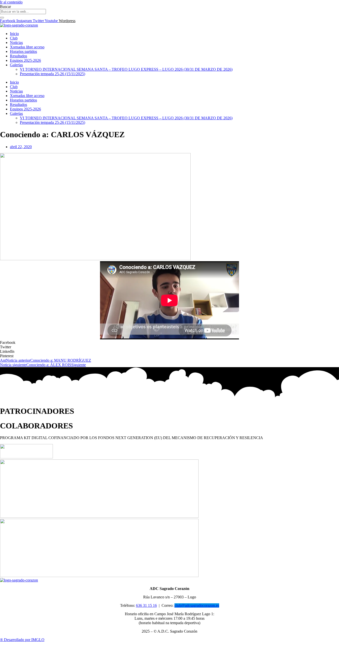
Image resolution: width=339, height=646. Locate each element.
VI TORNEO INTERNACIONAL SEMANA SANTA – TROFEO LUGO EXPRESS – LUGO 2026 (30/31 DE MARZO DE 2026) (126, 69)
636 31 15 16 (146, 605)
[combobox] (23, 11)
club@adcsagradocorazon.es (196, 605)
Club (14, 38)
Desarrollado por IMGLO (22, 640)
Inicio (14, 34)
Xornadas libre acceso (27, 47)
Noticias (16, 42)
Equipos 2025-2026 (25, 60)
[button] (169, 342)
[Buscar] (2, 17)
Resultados (18, 56)
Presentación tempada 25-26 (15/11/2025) (52, 74)
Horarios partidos (23, 51)
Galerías (16, 65)
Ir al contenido (11, 2)
